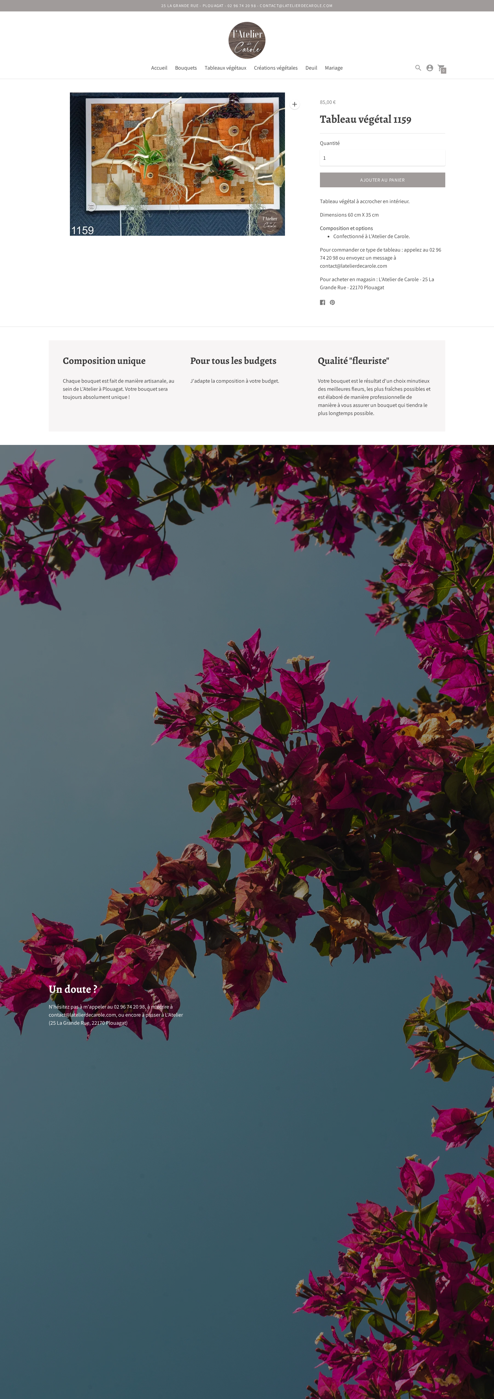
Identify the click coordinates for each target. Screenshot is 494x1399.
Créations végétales (276, 67)
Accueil (159, 67)
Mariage (334, 67)
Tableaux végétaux (225, 67)
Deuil (311, 67)
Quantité (330, 143)
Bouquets (186, 67)
